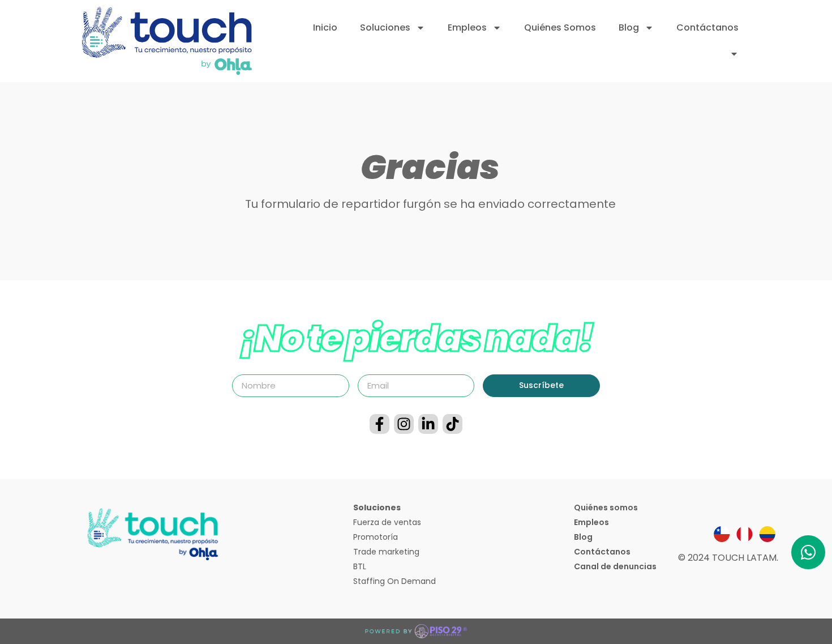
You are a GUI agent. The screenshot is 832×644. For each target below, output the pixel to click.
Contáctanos (707, 27)
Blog (629, 27)
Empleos (467, 27)
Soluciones (385, 27)
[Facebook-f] (379, 424)
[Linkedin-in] (428, 424)
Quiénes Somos (560, 27)
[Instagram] (404, 424)
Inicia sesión (695, 53)
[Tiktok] (452, 424)
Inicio (325, 27)
